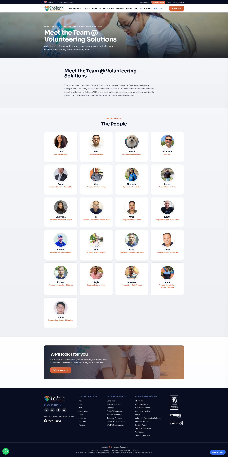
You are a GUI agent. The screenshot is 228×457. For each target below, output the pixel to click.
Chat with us (217, 452)
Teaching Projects (114, 418)
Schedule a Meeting (66, 2)
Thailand (81, 425)
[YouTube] (64, 410)
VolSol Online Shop (142, 435)
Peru (80, 408)
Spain (80, 415)
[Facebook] (46, 410)
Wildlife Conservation (115, 425)
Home (46, 26)
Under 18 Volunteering (116, 421)
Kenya (80, 404)
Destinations (73, 8)
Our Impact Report (142, 408)
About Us (158, 8)
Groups (119, 8)
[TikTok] (58, 410)
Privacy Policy (141, 425)
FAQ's (137, 415)
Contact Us (139, 432)
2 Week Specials (113, 404)
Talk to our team (60, 370)
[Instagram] (52, 410)
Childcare (110, 408)
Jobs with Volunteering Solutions (148, 418)
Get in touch (159, 2)
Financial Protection (143, 421)
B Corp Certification (143, 404)
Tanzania (82, 421)
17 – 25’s (86, 8)
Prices (129, 8)
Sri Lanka (82, 418)
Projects (96, 8)
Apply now (176, 8)
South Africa (83, 411)
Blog (169, 2)
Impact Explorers (121, 447)
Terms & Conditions (143, 428)
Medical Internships (143, 8)
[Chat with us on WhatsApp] (5, 451)
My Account (180, 2)
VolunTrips (108, 8)
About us (56, 26)
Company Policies (142, 411)
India (80, 401)
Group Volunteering (114, 411)
